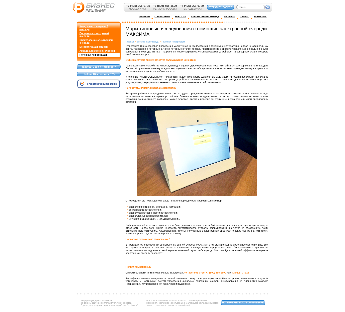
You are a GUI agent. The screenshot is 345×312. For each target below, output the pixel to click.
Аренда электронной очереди (97, 50)
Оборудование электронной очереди (96, 41)
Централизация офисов (93, 46)
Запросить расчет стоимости (98, 66)
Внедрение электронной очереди (93, 28)
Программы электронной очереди (94, 35)
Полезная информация (93, 54)
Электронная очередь (148, 41)
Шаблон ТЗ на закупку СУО (99, 74)
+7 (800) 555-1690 (165, 5)
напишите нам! (240, 272)
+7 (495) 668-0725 (138, 5)
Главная (130, 41)
